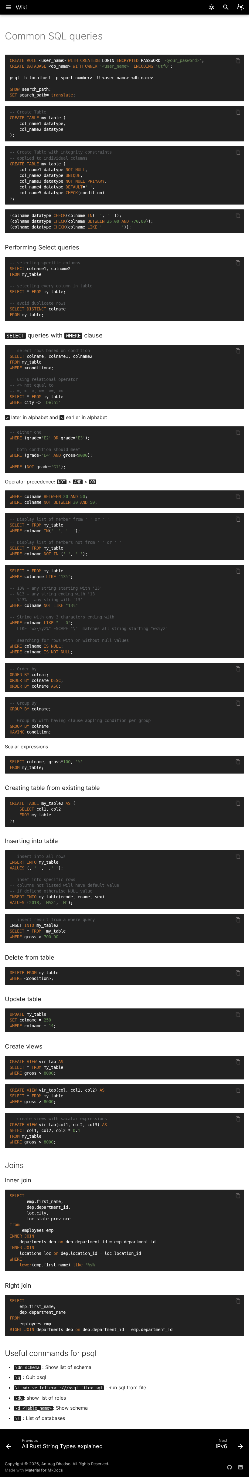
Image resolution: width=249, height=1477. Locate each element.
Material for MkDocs (44, 1470)
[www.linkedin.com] (240, 1467)
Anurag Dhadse (55, 1464)
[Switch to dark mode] (211, 7)
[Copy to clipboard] (238, 60)
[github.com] (229, 1467)
